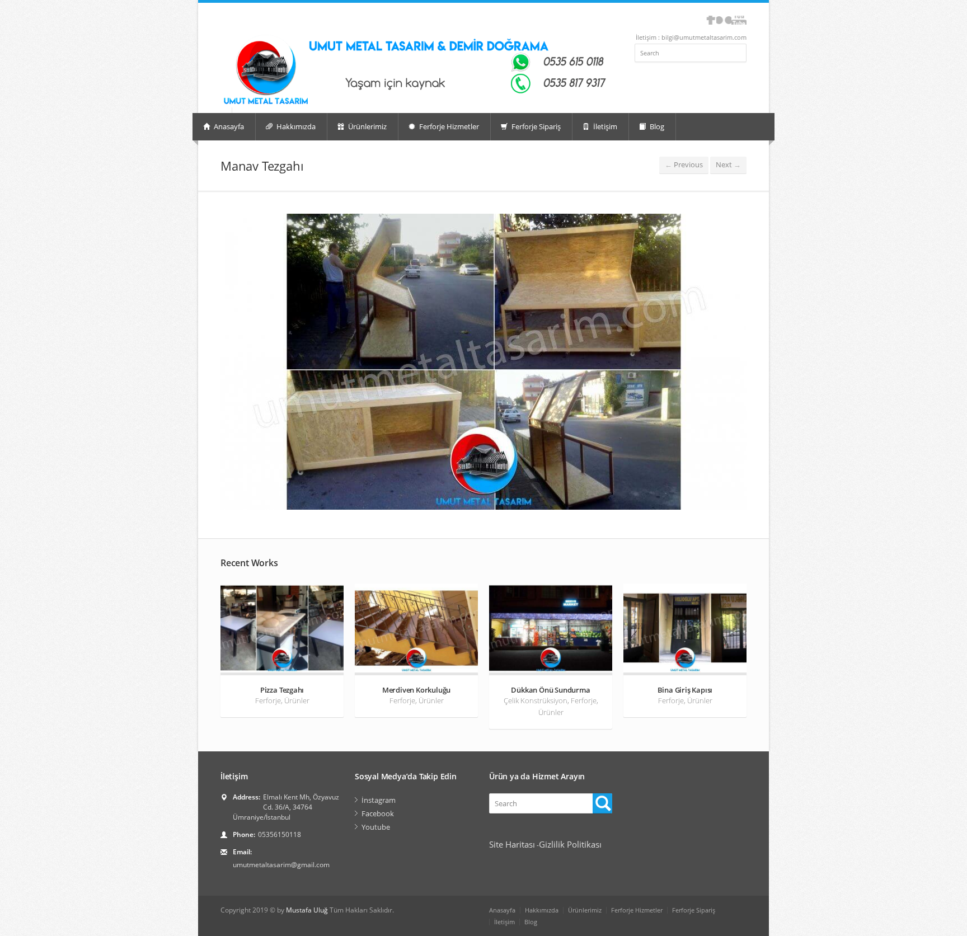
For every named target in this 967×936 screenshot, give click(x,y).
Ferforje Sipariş (535, 126)
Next (728, 164)
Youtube (376, 827)
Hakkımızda (295, 126)
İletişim (604, 126)
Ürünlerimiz (366, 126)
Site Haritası (512, 844)
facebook (711, 20)
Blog (656, 126)
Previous (684, 164)
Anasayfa (228, 126)
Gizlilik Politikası (570, 844)
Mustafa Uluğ (307, 910)
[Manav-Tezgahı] (483, 362)
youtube (739, 20)
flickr (723, 20)
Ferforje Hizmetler (448, 126)
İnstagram (379, 800)
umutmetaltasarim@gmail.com (281, 864)
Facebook (378, 813)
